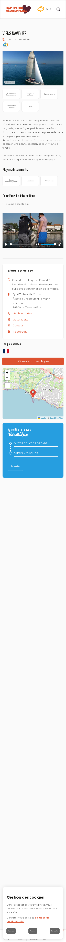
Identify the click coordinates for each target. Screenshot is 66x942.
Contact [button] (18, 325)
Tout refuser (11, 931)
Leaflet (43, 417)
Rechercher (15, 466)
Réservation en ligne (33, 361)
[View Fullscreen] (7, 385)
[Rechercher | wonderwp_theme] (58, 9)
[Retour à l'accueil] (18, 9)
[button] (22, 313)
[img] (4, 39)
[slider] (21, 244)
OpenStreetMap (56, 417)
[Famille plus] (5, 44)
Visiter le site (20, 319)
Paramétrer (32, 931)
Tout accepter (54, 931)
